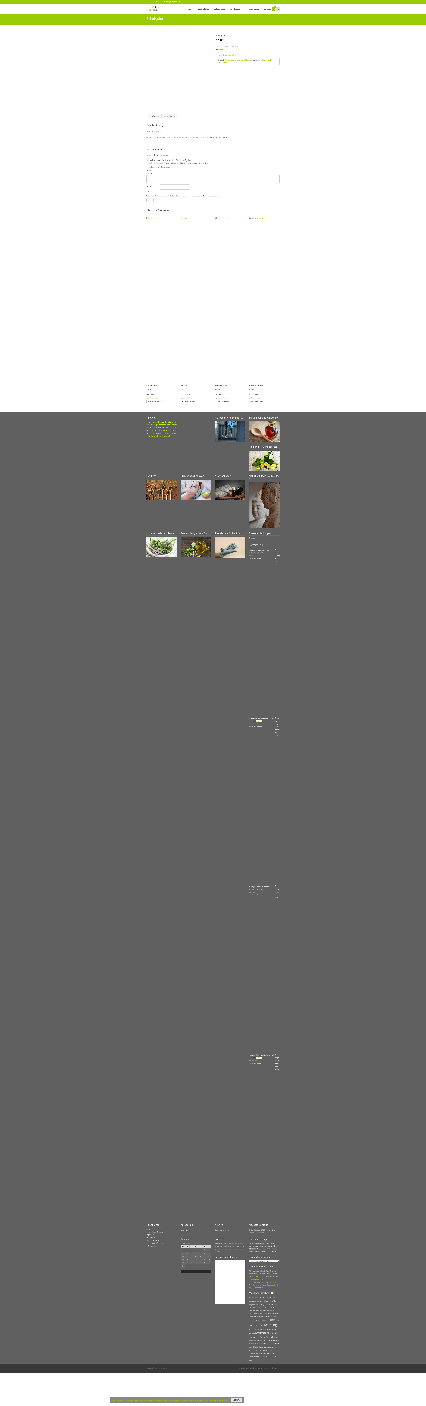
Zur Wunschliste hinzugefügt (226, 55)
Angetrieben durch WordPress (247, 1368)
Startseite (189, 9)
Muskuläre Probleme (263, 1343)
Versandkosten (234, 46)
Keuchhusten (253, 1329)
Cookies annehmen (236, 1399)
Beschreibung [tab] (155, 116)
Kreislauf (252, 1333)
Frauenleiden (222, 63)
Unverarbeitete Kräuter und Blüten (237, 60)
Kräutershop (219, 9)
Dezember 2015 (220, 1230)
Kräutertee (261, 1333)
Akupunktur (253, 1298)
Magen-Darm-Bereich (262, 1337)
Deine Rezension (150, 171)
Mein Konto (254, 9)
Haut (276, 1316)
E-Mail (149, 191)
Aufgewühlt (265, 1305)
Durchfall (268, 1308)
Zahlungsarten (151, 1246)
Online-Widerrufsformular (155, 1243)
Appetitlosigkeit (266, 1301)
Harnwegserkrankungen (263, 1316)
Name (149, 186)
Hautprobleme (254, 1320)
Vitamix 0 (262, 1357)
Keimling (270, 1325)
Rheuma (262, 1347)
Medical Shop (203, 9)
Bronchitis (252, 1308)
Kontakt (267, 9)
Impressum (150, 1235)
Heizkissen (263, 1320)
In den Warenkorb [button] (154, 402)
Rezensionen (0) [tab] (169, 116)
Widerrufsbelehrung (153, 1240)
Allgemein (184, 1230)
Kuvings (272, 1333)
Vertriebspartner (237, 9)
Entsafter (256, 1311)
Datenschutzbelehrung (154, 1232)
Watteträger (270, 1357)
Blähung (273, 1304)
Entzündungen (264, 1311)
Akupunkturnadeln (266, 1297)
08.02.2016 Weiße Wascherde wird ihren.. (263, 1246)
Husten (271, 1319)
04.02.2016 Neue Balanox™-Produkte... (263, 1249)
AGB (148, 1229)
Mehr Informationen (222, 1400)
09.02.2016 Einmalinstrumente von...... (262, 1243)
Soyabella (265, 1350)
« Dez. (183, 1271)
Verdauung (267, 1353)
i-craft (265, 1368)
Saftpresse (270, 1347)
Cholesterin (260, 1308)
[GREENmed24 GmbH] (151, 8)
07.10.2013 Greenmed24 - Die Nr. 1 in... (263, 1252)
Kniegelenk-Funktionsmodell (267, 1329)
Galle (251, 1316)
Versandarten (151, 1237)
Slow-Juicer (258, 1350)
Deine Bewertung (153, 167)
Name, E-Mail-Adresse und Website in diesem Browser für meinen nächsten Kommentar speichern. (184, 196)
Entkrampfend (266, 60)
